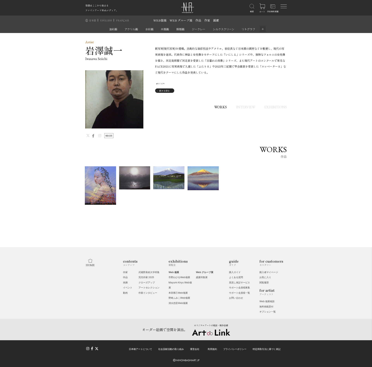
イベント (127, 287)
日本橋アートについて (140, 349)
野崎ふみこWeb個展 (179, 297)
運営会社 (194, 349)
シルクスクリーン (223, 29)
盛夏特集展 (202, 277)
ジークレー (198, 29)
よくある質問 (236, 277)
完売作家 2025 (146, 277)
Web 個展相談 (267, 301)
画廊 (216, 20)
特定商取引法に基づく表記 (267, 349)
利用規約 (212, 349)
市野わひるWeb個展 (179, 277)
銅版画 (180, 29)
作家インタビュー (148, 292)
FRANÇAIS (122, 20)
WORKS (220, 107)
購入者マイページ (268, 272)
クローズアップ (147, 282)
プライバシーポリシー (234, 349)
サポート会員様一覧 (239, 292)
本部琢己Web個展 (178, 292)
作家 (207, 20)
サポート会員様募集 (239, 287)
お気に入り (265, 277)
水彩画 (149, 29)
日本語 (93, 20)
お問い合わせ (236, 297)
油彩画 (113, 29)
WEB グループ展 (181, 20)
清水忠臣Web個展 (178, 303)
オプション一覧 (267, 311)
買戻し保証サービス (239, 282)
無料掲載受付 (266, 306)
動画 (125, 292)
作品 (198, 20)
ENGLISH (106, 20)
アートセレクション (149, 287)
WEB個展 (159, 20)
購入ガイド (235, 272)
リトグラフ (248, 29)
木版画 (165, 29)
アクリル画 (131, 29)
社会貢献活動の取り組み (171, 349)
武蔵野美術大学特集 (149, 272)
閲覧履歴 (264, 282)
